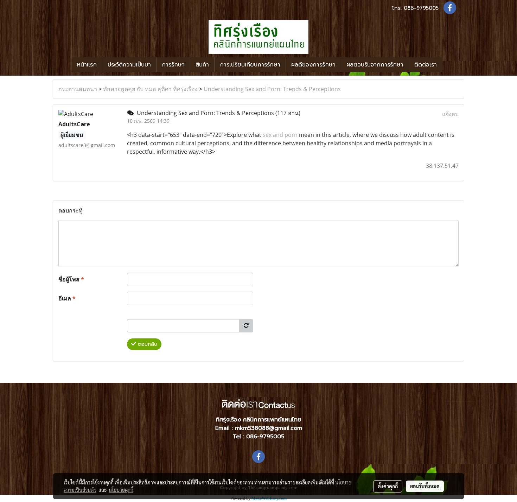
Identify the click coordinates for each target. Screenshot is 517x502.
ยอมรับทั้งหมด (425, 486)
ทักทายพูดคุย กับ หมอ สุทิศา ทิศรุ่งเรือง (150, 89)
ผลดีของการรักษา (313, 65)
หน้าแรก (87, 65)
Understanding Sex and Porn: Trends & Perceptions (272, 89)
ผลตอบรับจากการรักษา (374, 65)
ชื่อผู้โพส (71, 279)
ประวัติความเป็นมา (129, 65)
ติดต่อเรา (425, 65)
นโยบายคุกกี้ (121, 490)
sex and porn (280, 135)
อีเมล (67, 298)
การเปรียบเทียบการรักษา (250, 65)
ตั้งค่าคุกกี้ (388, 486)
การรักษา (173, 65)
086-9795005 (421, 8)
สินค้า (202, 65)
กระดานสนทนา (77, 89)
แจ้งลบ (450, 114)
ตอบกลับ (146, 344)
